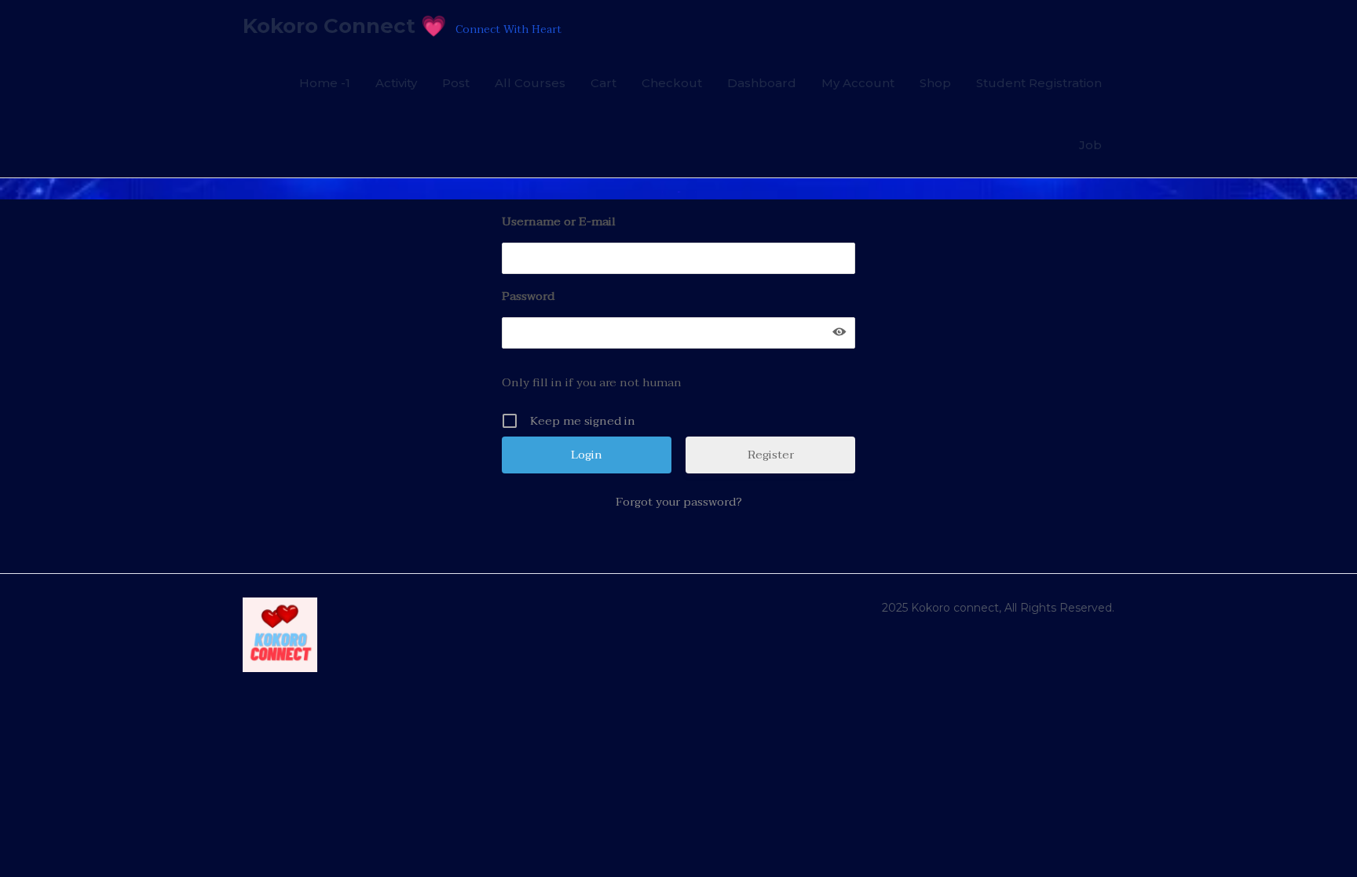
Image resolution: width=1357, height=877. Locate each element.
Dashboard (761, 82)
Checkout (672, 82)
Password (528, 296)
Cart (603, 82)
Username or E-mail (559, 221)
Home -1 (324, 82)
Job (1090, 144)
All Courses (530, 82)
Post (456, 82)
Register (771, 454)
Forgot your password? (679, 501)
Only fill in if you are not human (592, 382)
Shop (935, 82)
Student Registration (1039, 82)
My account (857, 82)
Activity (396, 82)
